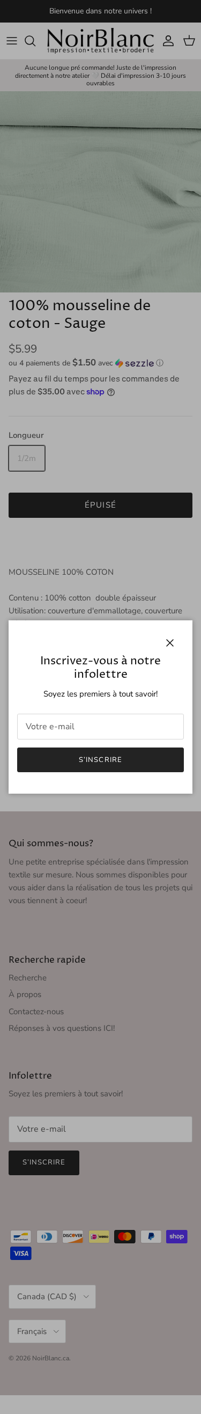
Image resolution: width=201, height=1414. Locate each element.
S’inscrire (100, 760)
